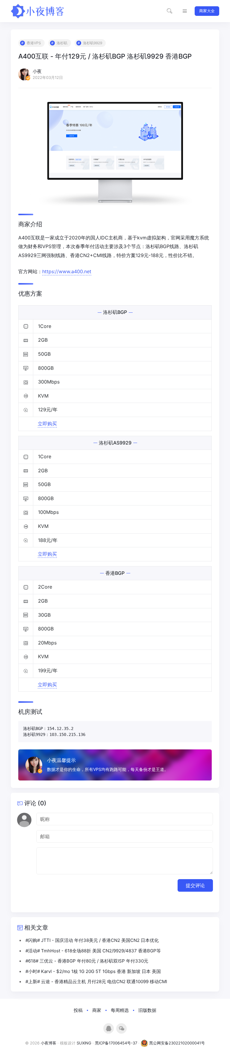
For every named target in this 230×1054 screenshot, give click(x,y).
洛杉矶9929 (92, 43)
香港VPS (34, 43)
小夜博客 (48, 1043)
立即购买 (47, 424)
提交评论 (195, 885)
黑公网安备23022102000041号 (176, 1043)
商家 (96, 1010)
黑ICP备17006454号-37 (116, 1043)
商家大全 (207, 10)
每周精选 (120, 1010)
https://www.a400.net (66, 271)
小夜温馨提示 (61, 760)
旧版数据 (147, 1010)
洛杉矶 (62, 43)
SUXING (84, 1043)
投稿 (78, 1010)
